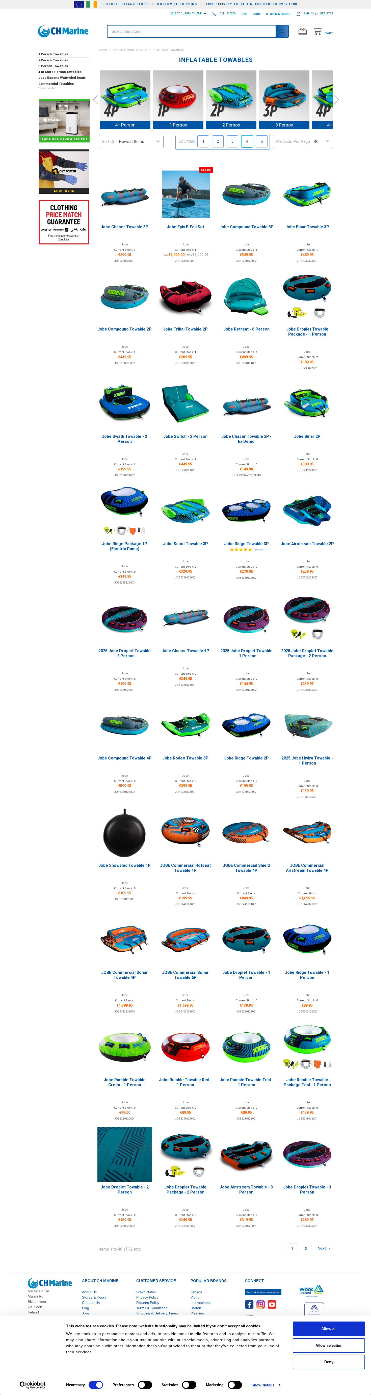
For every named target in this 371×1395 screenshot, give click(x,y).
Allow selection (328, 1345)
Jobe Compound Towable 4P (124, 758)
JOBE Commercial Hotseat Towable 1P (185, 868)
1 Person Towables (53, 54)
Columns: (187, 141)
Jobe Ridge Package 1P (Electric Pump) (124, 546)
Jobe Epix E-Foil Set (185, 226)
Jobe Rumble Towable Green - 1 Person (125, 1082)
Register (326, 13)
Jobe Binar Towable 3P (307, 226)
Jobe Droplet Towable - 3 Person (307, 1190)
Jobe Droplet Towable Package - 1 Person (307, 332)
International (200, 1303)
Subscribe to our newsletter (263, 1292)
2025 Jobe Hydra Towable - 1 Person (307, 761)
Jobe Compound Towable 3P (246, 226)
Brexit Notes (146, 1292)
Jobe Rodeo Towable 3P (185, 758)
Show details (262, 1385)
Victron (196, 1297)
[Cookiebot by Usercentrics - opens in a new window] (33, 1385)
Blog (85, 1308)
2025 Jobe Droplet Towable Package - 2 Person (307, 653)
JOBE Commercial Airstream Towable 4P (307, 868)
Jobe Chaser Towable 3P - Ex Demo (246, 439)
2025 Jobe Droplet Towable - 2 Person (124, 653)
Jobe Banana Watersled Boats (62, 78)
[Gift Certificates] (304, 31)
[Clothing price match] (64, 222)
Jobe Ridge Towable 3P (246, 543)
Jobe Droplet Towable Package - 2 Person (185, 1190)
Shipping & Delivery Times (157, 1313)
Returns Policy (147, 1303)
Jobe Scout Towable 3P (185, 543)
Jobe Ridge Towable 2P (246, 758)
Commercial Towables (56, 84)
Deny (328, 1362)
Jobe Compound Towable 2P (124, 329)
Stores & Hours (94, 1297)
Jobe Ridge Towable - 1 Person (307, 975)
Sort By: (109, 141)
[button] (64, 45)
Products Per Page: (293, 141)
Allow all (328, 1329)
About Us (89, 1292)
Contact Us (91, 1303)
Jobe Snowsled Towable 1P (124, 865)
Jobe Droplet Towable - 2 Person (125, 1190)
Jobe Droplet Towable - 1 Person (246, 975)
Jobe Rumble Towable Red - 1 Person (185, 1082)
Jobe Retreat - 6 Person (246, 329)
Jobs (86, 1313)
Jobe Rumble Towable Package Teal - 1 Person (307, 1082)
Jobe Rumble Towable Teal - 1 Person (246, 1082)
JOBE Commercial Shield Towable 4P (246, 868)
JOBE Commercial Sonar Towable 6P (185, 975)
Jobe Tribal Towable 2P (185, 329)
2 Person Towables (53, 60)
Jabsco (196, 1292)
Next (336, 100)
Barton (196, 1308)
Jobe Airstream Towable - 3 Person (246, 1190)
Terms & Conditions (151, 1308)
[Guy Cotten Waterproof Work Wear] (64, 171)
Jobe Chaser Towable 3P (124, 226)
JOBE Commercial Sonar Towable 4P (124, 975)
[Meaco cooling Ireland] (64, 121)
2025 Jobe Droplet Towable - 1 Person (246, 653)
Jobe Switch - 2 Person (185, 436)
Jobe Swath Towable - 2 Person (124, 439)
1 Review (257, 549)
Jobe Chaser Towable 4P (185, 650)
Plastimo (197, 1313)
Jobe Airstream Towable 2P (307, 543)
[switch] (145, 1385)
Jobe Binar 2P (307, 436)
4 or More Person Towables (60, 72)
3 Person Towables (53, 66)
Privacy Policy (147, 1297)
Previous (95, 100)
